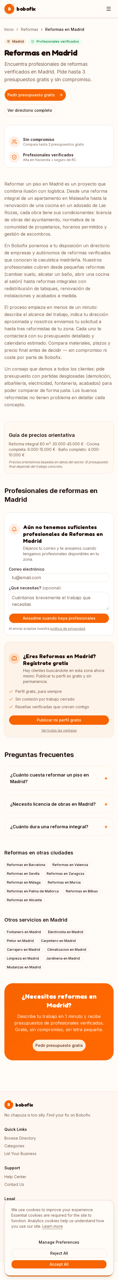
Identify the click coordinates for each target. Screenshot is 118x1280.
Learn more (52, 1226)
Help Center (15, 1176)
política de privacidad (67, 629)
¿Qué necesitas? (35, 587)
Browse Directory (20, 1138)
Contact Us (14, 1184)
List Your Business (20, 1153)
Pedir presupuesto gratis (31, 94)
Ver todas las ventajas (59, 730)
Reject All (59, 1253)
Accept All (59, 1264)
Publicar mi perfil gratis (59, 720)
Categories (14, 1145)
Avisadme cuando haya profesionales (59, 618)
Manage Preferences (59, 1242)
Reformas (29, 29)
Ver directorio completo (29, 110)
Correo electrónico (26, 569)
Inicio (9, 29)
